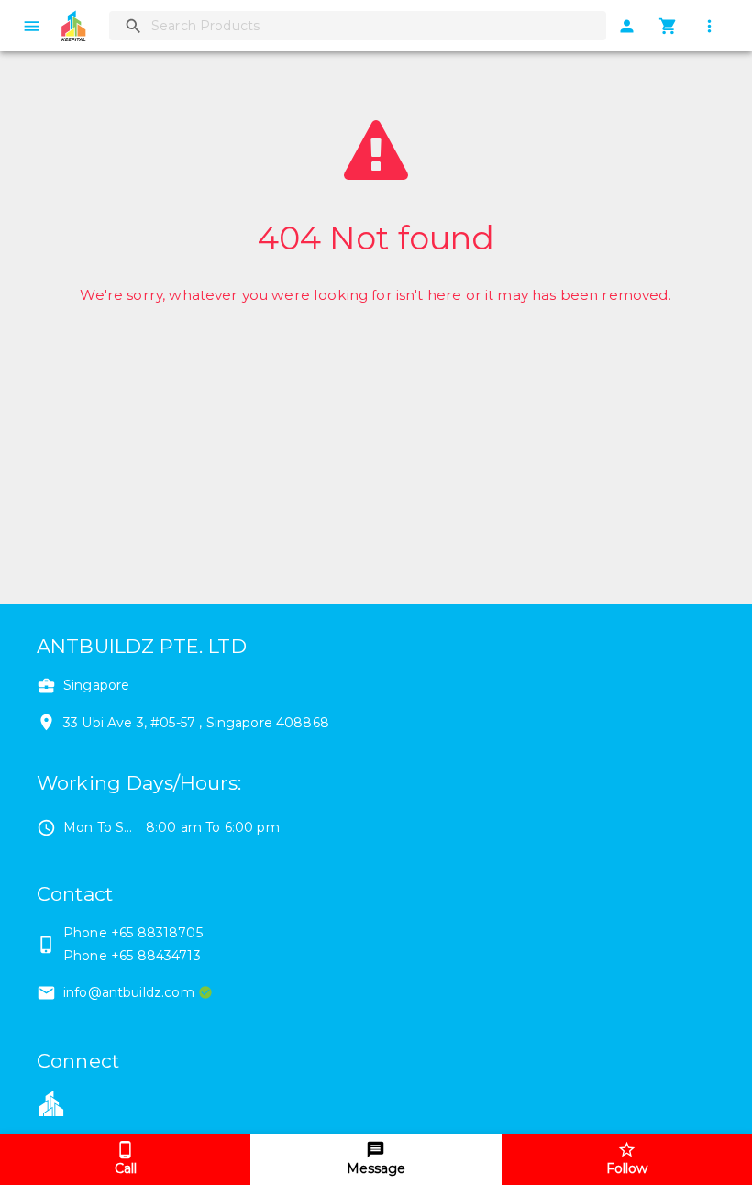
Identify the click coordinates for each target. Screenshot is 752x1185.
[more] (709, 26)
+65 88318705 (157, 933)
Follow (626, 1168)
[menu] (31, 26)
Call (126, 1168)
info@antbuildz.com (128, 992)
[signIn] (626, 26)
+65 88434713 (156, 955)
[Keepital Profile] (51, 1101)
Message (376, 1168)
